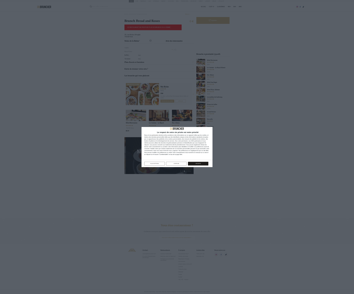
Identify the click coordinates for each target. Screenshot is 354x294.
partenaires (155, 135)
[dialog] (177, 147)
